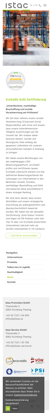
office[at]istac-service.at (18, 345)
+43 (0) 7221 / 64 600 (17, 315)
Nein (15, 408)
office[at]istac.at (14, 318)
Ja (8, 408)
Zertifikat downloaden (24, 235)
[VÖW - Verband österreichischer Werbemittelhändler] (37, 360)
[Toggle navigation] (44, 5)
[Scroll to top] (46, 407)
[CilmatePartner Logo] (16, 372)
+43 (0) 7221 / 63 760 (17, 342)
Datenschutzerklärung (25, 395)
